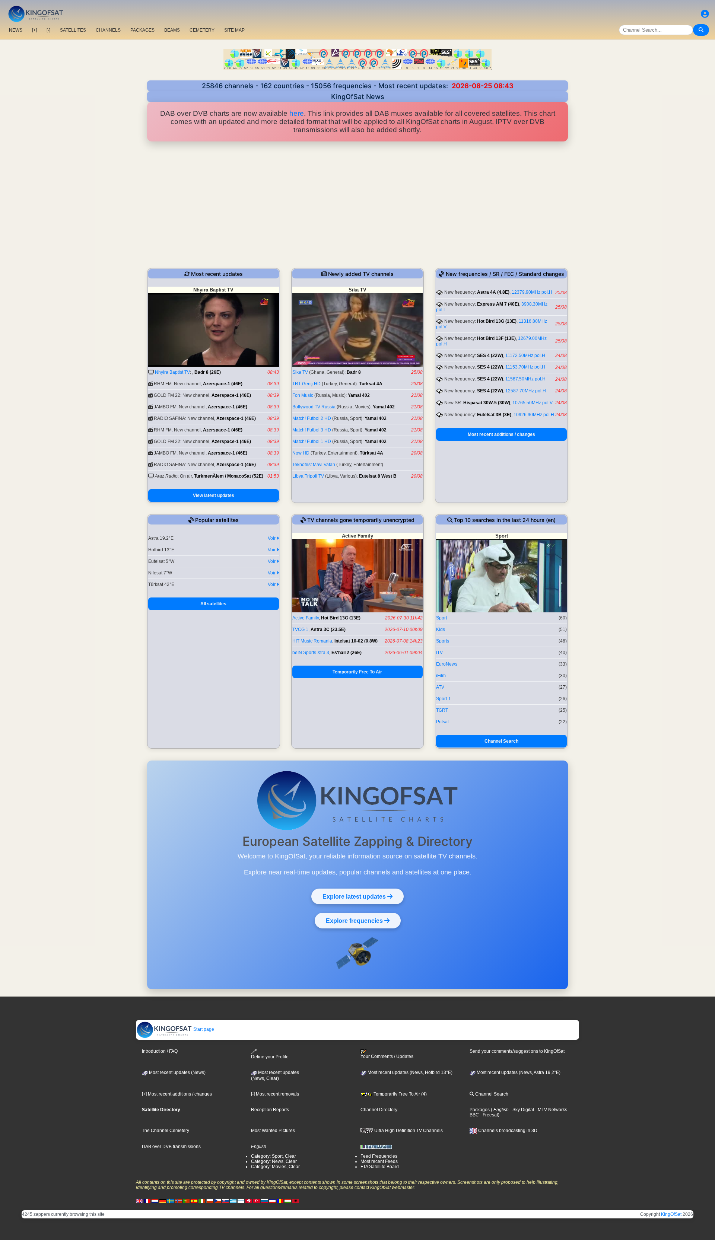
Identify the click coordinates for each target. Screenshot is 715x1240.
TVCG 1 (300, 629)
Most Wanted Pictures (273, 1130)
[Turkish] (256, 1200)
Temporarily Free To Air (357, 672)
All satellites (213, 603)
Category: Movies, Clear (275, 1166)
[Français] (147, 1200)
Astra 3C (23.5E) (328, 629)
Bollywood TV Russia (314, 406)
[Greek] (233, 1200)
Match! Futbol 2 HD (311, 418)
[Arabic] (248, 1200)
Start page (203, 1029)
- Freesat (488, 1115)
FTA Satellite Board (379, 1166)
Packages (480, 1109)
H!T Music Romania (312, 641)
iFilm (441, 675)
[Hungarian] (288, 1200)
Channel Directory (378, 1109)
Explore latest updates (354, 896)
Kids (440, 629)
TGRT (442, 710)
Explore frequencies (355, 920)
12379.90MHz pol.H (532, 292)
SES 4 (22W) (490, 355)
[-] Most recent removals (275, 1094)
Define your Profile (270, 1056)
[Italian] (201, 1200)
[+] (34, 30)
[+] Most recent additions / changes (177, 1094)
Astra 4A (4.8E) (493, 292)
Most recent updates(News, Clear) (275, 1075)
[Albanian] (295, 1200)
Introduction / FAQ (160, 1051)
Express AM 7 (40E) (498, 304)
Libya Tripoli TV (308, 476)
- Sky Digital (521, 1109)
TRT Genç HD (306, 383)
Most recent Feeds (379, 1161)
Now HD (300, 453)
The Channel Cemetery (165, 1130)
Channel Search (501, 741)
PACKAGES (142, 30)
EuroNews (446, 664)
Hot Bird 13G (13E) (497, 321)
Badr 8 (354, 372)
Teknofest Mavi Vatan (313, 464)
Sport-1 (443, 698)
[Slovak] (225, 1200)
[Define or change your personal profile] (705, 14)
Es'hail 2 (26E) (346, 652)
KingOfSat (671, 1214)
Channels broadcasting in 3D (507, 1130)
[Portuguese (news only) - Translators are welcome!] (186, 1200)
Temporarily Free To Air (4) (399, 1094)
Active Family (305, 618)
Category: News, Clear (274, 1161)
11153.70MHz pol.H (525, 367)
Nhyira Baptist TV (172, 372)
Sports (442, 641)
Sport (441, 618)
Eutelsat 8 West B (378, 476)
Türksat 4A (370, 383)
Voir (272, 538)
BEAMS (172, 30)
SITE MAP (234, 30)
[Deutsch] (162, 1200)
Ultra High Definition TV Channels (408, 1130)
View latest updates (213, 495)
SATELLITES (73, 30)
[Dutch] (155, 1200)
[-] (48, 30)
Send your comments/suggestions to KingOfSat (517, 1051)
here (296, 113)
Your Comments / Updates (386, 1056)
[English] (139, 1200)
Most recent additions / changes (501, 434)
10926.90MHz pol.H (534, 414)
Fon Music (302, 395)
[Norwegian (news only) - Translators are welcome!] (178, 1200)
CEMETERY (202, 30)
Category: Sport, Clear (273, 1156)
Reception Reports (270, 1109)
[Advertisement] (357, 205)
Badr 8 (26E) (207, 372)
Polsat (442, 721)
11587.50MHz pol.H (525, 379)
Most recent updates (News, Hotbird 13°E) (409, 1072)
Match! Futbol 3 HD (311, 430)
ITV (439, 652)
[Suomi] (241, 1200)
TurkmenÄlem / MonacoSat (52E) (228, 476)
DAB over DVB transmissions (171, 1146)
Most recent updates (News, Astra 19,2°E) (518, 1072)
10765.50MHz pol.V (532, 402)
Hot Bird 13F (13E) (496, 338)
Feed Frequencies (378, 1156)
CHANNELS (108, 30)
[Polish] (209, 1200)
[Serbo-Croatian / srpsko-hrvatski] (272, 1200)
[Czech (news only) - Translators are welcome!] (217, 1200)
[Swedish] (170, 1200)
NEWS (15, 30)
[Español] (194, 1200)
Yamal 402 (359, 395)
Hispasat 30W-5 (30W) (486, 402)
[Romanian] (280, 1200)
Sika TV (300, 372)
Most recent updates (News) (177, 1072)
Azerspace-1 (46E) (222, 383)
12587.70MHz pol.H (525, 390)
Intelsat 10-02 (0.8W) (356, 641)
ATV (440, 687)
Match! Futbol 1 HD (311, 441)
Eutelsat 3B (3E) (494, 414)
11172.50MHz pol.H (525, 355)
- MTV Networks (550, 1109)
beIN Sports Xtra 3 (310, 652)
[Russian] (264, 1200)
